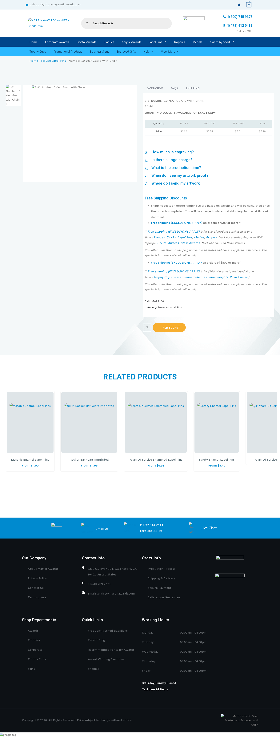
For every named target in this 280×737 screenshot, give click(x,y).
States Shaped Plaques (189, 277)
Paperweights (218, 277)
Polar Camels (239, 277)
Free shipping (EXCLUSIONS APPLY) (176, 223)
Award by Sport (220, 42)
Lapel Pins (155, 42)
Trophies (179, 42)
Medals (197, 42)
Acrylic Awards (131, 42)
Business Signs (99, 51)
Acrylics (211, 237)
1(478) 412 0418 (151, 525)
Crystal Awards (86, 42)
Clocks (171, 237)
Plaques (109, 42)
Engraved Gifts (126, 51)
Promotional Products (68, 51)
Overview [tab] (155, 88)
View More (168, 51)
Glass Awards (190, 243)
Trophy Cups (38, 51)
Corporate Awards (57, 42)
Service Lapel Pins (53, 61)
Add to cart (171, 327)
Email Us (102, 529)
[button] (208, 152)
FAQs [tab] (174, 88)
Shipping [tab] (193, 88)
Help (146, 51)
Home (34, 42)
